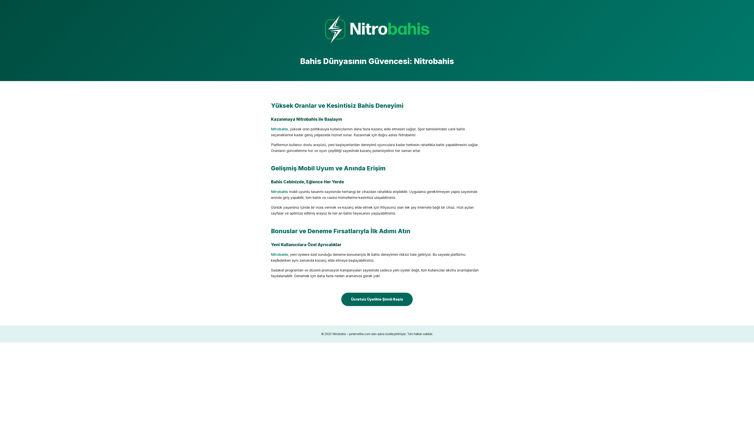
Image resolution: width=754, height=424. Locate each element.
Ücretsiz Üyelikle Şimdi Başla (377, 299)
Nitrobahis (279, 129)
